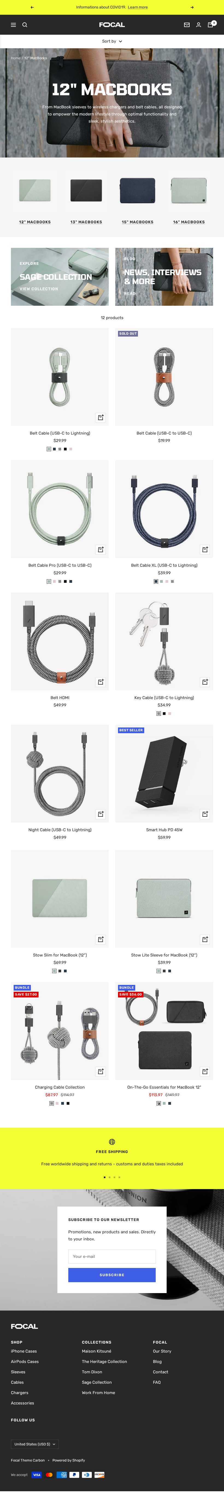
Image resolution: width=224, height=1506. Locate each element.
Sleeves (18, 1372)
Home (15, 58)
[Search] (24, 24)
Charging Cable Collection (60, 1087)
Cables (17, 1382)
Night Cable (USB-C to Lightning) (60, 829)
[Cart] (210, 24)
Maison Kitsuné (96, 1351)
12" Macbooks (35, 222)
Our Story (162, 1351)
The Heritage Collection (104, 1361)
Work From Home (98, 1392)
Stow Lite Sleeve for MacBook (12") (164, 955)
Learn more (142, 7)
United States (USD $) (32, 1444)
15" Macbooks (138, 222)
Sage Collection (97, 1382)
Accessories (22, 1403)
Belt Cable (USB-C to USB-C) (164, 433)
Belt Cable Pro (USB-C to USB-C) (60, 565)
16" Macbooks (189, 222)
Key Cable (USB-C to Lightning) (164, 697)
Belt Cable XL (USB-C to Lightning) (164, 565)
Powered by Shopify (68, 1460)
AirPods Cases (25, 1361)
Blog (157, 1361)
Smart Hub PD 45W (164, 829)
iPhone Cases (24, 1351)
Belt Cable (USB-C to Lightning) (60, 433)
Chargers (19, 1392)
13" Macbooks (86, 222)
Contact (160, 1372)
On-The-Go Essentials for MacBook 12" (164, 1087)
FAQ (157, 1382)
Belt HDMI (60, 697)
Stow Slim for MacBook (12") (60, 955)
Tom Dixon (92, 1372)
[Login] (198, 24)
